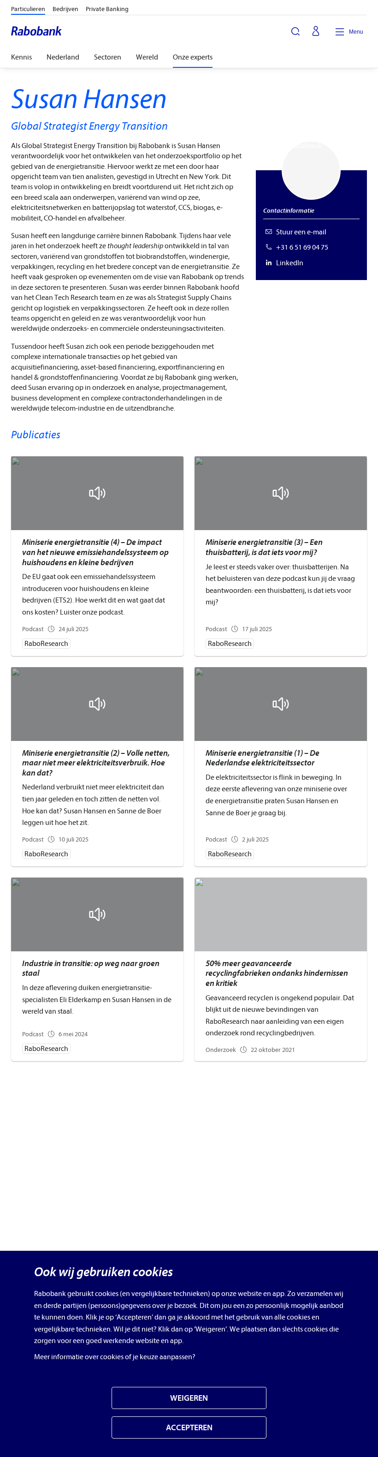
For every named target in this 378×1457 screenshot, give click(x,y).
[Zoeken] (295, 31)
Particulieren (28, 9)
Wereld (147, 57)
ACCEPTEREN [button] (189, 1428)
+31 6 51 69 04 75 (302, 247)
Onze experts (193, 57)
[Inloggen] (316, 32)
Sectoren (107, 57)
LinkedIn (289, 263)
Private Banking (107, 9)
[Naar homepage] (36, 31)
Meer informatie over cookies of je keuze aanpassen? (114, 1357)
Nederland (63, 57)
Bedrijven (65, 9)
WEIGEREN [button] (189, 1398)
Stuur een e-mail (301, 232)
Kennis (21, 57)
